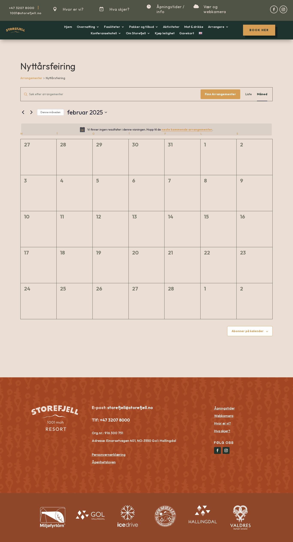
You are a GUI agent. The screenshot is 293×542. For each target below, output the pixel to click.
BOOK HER (259, 30)
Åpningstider (224, 408)
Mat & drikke (193, 27)
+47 (21, 8)
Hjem (68, 27)
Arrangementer (31, 78)
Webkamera (223, 416)
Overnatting (86, 27)
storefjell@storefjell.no (130, 407)
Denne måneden (50, 112)
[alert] (146, 129)
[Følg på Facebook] (274, 9)
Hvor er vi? (73, 9)
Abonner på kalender (248, 331)
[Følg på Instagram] (283, 9)
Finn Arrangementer (220, 94)
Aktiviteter (171, 27)
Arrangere (216, 27)
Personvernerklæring (108, 454)
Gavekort (186, 33)
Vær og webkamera (215, 9)
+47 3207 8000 (114, 420)
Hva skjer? (120, 9)
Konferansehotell (104, 33)
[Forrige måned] (23, 112)
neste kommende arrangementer (187, 129)
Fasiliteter (112, 27)
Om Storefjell (136, 33)
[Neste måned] (31, 112)
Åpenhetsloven (104, 462)
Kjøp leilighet (165, 33)
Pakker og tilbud (141, 27)
